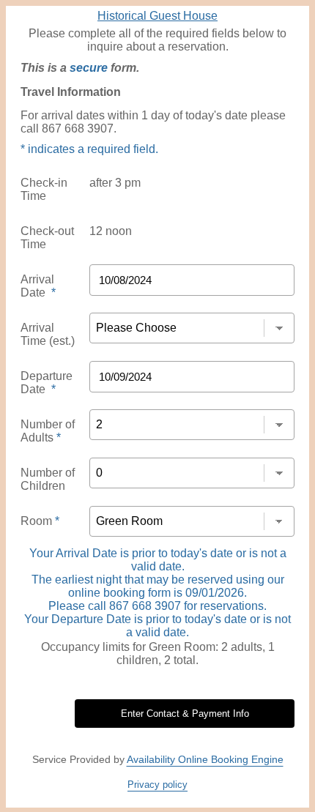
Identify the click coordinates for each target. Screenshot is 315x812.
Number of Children (48, 479)
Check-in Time (44, 189)
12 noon (110, 231)
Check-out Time (47, 237)
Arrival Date (38, 286)
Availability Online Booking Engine (205, 759)
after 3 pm (115, 182)
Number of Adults (48, 431)
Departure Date (47, 382)
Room (40, 521)
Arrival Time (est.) (48, 334)
